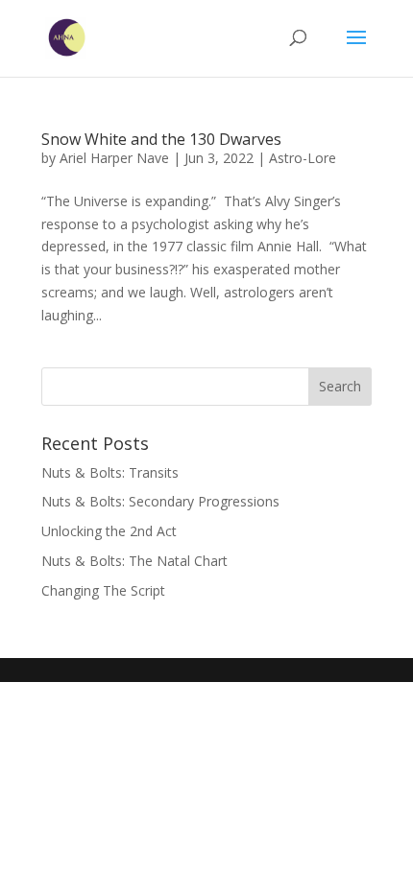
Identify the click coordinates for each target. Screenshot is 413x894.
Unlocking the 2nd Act (109, 531)
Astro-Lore (302, 158)
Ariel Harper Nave (114, 158)
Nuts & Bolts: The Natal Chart (134, 561)
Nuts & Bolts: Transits (110, 472)
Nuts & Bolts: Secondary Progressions (160, 501)
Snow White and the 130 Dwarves (161, 139)
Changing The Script (103, 590)
